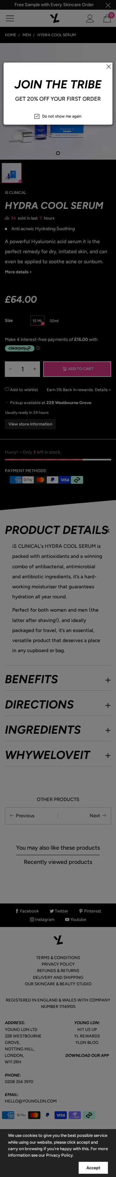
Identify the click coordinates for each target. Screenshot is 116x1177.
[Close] (108, 66)
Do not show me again (62, 116)
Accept (93, 1167)
